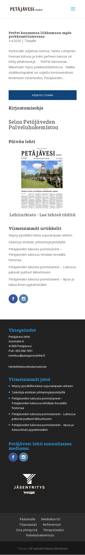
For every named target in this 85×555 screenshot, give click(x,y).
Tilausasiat (28, 524)
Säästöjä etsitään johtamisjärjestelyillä (37, 242)
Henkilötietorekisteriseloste (28, 367)
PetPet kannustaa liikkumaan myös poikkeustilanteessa (40, 34)
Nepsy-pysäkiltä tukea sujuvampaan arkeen (40, 235)
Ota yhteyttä (26, 530)
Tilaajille (30, 41)
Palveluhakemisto (40, 535)
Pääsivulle (27, 519)
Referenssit (52, 524)
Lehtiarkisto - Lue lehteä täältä (42, 214)
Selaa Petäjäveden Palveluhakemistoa (33, 124)
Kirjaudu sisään (42, 95)
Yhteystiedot (53, 530)
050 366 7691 (24, 351)
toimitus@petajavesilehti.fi (27, 355)
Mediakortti (50, 519)
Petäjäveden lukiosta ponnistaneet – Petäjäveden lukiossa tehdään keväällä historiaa (37, 254)
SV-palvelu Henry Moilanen (48, 548)
